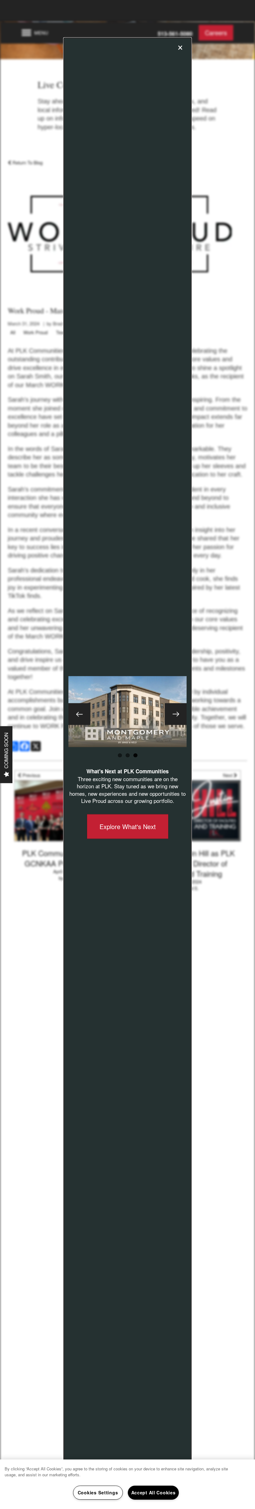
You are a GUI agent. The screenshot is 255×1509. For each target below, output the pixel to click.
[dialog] (127, 754)
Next (176, 714)
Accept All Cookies (153, 1492)
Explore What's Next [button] (128, 826)
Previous (79, 714)
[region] (127, 1484)
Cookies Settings (98, 1492)
